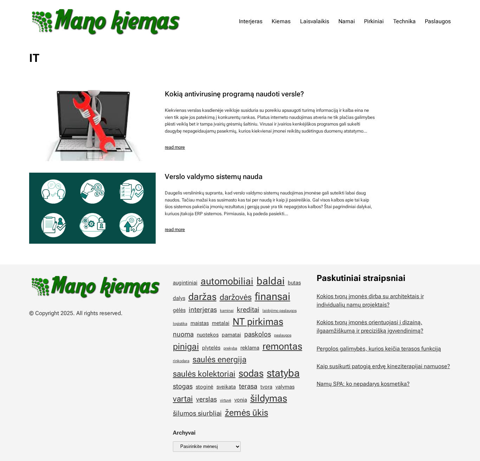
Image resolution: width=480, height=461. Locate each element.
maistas (199, 323)
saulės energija (219, 359)
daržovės (236, 297)
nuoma (183, 334)
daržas (202, 296)
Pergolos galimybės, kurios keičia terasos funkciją (379, 348)
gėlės (179, 310)
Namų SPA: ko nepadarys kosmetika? (363, 383)
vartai (183, 399)
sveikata (226, 387)
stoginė (204, 387)
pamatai (231, 335)
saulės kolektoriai (204, 374)
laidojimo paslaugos (279, 310)
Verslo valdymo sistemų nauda (213, 176)
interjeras (203, 310)
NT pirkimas (258, 321)
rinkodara (181, 361)
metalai (220, 323)
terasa (248, 386)
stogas (183, 386)
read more (175, 147)
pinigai (186, 346)
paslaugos (282, 335)
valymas (284, 387)
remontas (282, 346)
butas (294, 283)
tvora (266, 387)
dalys (179, 298)
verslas (206, 399)
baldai (271, 281)
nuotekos (208, 335)
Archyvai (184, 432)
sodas (251, 373)
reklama (249, 348)
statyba (283, 373)
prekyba (230, 348)
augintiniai (185, 283)
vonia (240, 400)
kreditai (248, 310)
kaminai (227, 310)
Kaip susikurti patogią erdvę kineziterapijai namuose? (383, 366)
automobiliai (227, 281)
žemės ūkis (246, 412)
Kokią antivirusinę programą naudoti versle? (234, 94)
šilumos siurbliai (197, 413)
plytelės (211, 348)
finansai (272, 296)
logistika (180, 323)
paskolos (257, 334)
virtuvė (225, 400)
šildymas (268, 398)
